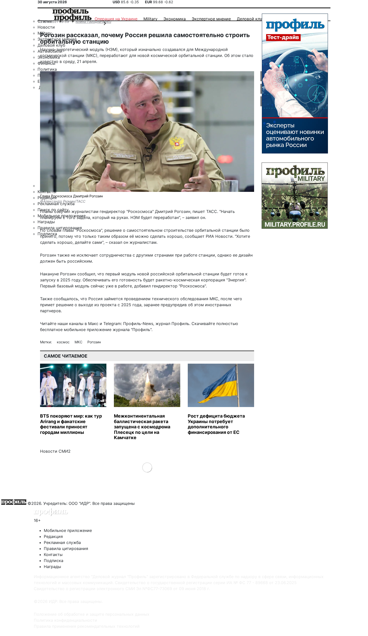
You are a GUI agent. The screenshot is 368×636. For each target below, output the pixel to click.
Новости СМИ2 (55, 451)
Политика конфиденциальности (65, 620)
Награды (52, 566)
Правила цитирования (66, 548)
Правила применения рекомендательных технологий (87, 626)
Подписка (53, 560)
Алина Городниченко (93, 21)
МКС (79, 342)
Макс (93, 323)
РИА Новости (219, 236)
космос (64, 342)
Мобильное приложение (68, 530)
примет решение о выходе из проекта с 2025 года (90, 304)
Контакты (53, 554)
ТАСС (211, 211)
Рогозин (94, 342)
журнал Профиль (172, 323)
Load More (147, 467)
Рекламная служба (62, 542)
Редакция (53, 536)
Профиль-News (138, 323)
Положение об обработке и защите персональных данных (91, 614)
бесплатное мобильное (63, 329)
